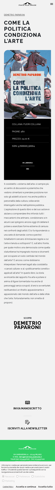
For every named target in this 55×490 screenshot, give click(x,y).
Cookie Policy (8, 486)
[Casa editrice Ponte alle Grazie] (27, 4)
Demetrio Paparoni (14, 15)
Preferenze (24, 476)
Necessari (10, 476)
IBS (27, 169)
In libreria (27, 163)
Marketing (10, 481)
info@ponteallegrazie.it (30, 457)
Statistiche (39, 476)
